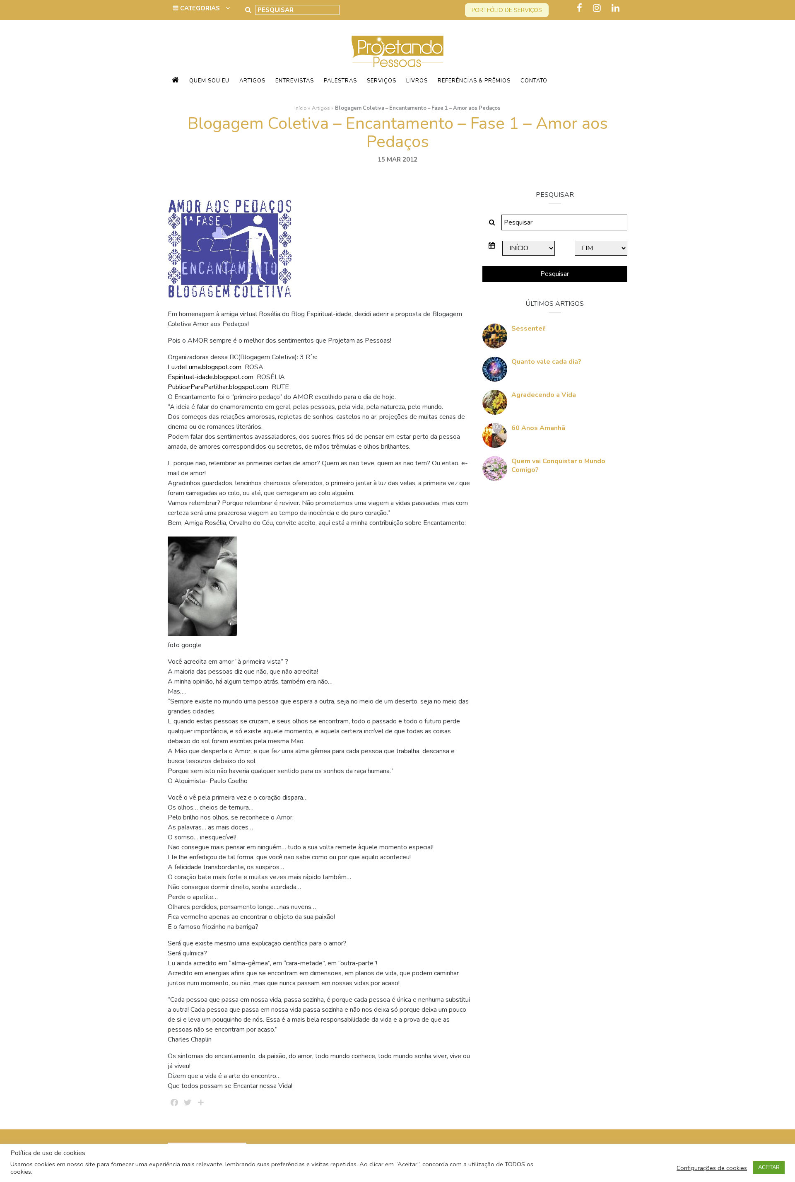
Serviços (381, 81)
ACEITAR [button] (769, 1167)
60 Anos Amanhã (538, 428)
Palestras (340, 81)
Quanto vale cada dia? (546, 361)
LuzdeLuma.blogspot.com (205, 367)
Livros (417, 81)
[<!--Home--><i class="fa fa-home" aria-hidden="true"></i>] (175, 80)
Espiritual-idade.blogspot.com (210, 377)
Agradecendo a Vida (543, 394)
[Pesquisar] (248, 10)
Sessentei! (528, 328)
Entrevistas (294, 81)
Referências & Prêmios (474, 81)
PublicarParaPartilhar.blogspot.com (219, 387)
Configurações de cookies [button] (712, 1168)
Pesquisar (554, 273)
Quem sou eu (209, 81)
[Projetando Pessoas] (397, 50)
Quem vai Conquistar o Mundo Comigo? (558, 465)
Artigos (252, 81)
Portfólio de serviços (507, 10)
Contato (533, 81)
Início (300, 108)
